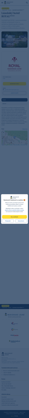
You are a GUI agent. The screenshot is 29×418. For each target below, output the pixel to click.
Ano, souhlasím (14, 217)
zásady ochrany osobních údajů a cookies (14, 210)
